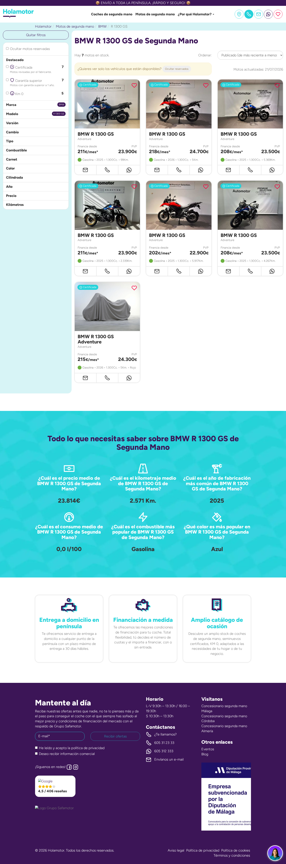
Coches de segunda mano (111, 14)
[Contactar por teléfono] (107, 170)
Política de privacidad (202, 850)
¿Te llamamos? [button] (165, 734)
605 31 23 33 (164, 743)
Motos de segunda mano (155, 14)
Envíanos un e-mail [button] (169, 759)
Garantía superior (37, 82)
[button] (55, 786)
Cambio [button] (12, 132)
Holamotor (43, 26)
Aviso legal (176, 850)
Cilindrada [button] (14, 177)
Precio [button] (11, 196)
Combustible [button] (16, 150)
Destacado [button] (15, 60)
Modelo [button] (12, 114)
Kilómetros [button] (15, 205)
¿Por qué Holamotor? (195, 14)
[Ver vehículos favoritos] (278, 14)
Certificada (37, 69)
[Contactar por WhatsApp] (268, 14)
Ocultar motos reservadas (30, 49)
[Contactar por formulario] (258, 14)
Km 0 (39, 93)
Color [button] (10, 168)
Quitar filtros (36, 35)
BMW (102, 26)
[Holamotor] (18, 17)
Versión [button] (12, 123)
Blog (204, 754)
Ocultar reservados (177, 69)
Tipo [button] (9, 141)
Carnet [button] (11, 159)
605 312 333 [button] (163, 751)
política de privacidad (87, 748)
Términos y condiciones (232, 855)
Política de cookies (235, 850)
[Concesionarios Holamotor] (239, 14)
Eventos (207, 749)
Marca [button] (11, 105)
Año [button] (9, 186)
